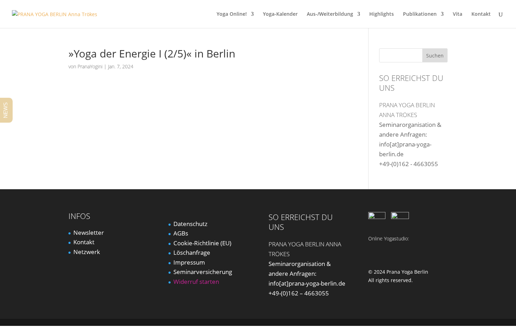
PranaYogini (90, 66)
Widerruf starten (196, 282)
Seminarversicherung (202, 272)
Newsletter (88, 232)
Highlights (381, 14)
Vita (457, 14)
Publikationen (420, 14)
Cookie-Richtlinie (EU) (202, 243)
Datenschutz (190, 224)
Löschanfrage (191, 252)
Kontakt (481, 14)
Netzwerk (86, 252)
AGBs (180, 233)
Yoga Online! (232, 14)
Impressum (189, 262)
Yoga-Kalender (280, 14)
